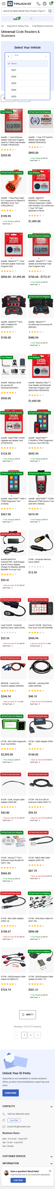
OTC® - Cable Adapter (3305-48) (40, 742)
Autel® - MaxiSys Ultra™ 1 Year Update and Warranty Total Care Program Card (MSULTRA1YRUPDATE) (39, 386)
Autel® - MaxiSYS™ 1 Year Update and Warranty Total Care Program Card (40, 263)
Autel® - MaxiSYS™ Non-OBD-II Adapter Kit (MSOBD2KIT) (12, 324)
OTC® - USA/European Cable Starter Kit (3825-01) (13, 977)
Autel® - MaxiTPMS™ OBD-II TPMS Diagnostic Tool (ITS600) (13, 501)
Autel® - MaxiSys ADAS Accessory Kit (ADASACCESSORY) (11, 385)
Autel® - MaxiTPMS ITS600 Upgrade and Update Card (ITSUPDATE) (13, 440)
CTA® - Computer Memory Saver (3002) (39, 560)
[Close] (50, 1171)
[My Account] (45, 3)
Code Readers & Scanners (42, 26)
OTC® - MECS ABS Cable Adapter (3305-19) (39, 859)
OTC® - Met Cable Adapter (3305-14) (12, 919)
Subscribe (10, 1093)
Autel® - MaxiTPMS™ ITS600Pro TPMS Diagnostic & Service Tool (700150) (40, 440)
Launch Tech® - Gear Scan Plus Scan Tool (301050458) (40, 626)
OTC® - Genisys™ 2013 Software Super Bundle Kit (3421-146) (12, 860)
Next (38, 1035)
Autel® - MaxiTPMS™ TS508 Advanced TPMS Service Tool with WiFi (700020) (41, 501)
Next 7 (29, 1014)
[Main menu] (3, 3)
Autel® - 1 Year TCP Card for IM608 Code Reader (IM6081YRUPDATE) (40, 140)
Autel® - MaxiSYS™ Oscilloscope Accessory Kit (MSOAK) (40, 324)
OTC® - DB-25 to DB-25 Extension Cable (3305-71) (39, 800)
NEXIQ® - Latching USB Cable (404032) (38, 684)
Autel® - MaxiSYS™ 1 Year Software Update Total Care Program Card (13, 263)
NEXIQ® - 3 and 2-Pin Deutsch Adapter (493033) (12, 684)
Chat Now (18, 1180)
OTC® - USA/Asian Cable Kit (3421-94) (40, 919)
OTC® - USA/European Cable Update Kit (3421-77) (40, 977)
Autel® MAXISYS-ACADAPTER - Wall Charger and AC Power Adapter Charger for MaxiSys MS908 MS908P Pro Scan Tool (13, 564)
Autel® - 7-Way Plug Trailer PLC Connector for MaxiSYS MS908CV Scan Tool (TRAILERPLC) (13, 202)
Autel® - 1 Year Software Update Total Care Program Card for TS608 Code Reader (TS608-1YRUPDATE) (13, 141)
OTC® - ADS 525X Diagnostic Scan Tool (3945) (13, 742)
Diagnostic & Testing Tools (18, 26)
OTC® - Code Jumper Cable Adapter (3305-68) (13, 800)
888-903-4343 (22, 1114)
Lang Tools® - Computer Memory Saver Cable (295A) (13, 626)
